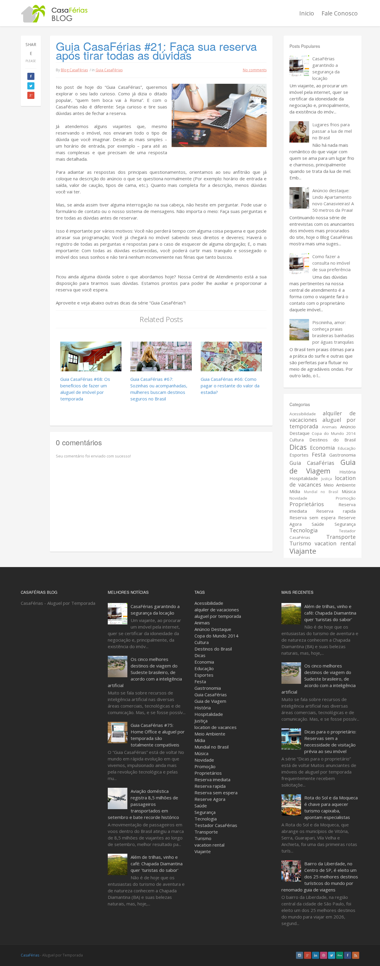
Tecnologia (303, 530)
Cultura (296, 440)
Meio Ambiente (340, 485)
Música (349, 491)
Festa (319, 454)
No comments (255, 69)
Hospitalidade (303, 478)
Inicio (306, 13)
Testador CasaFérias (215, 825)
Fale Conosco (340, 13)
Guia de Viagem (322, 466)
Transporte (341, 536)
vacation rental (335, 543)
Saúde (318, 524)
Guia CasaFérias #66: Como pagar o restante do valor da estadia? (230, 385)
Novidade (298, 498)
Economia (322, 447)
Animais (329, 427)
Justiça (326, 478)
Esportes (298, 455)
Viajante (302, 551)
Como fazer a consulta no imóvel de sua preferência (331, 262)
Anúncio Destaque (212, 629)
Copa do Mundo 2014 (334, 433)
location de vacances (215, 727)
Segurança (345, 524)
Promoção (346, 498)
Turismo (300, 543)
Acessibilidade (302, 413)
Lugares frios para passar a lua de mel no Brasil (332, 131)
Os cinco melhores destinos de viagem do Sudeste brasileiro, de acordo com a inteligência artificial (145, 672)
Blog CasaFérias (74, 69)
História (347, 472)
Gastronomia (342, 455)
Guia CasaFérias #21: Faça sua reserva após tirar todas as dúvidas (156, 50)
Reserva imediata (212, 779)
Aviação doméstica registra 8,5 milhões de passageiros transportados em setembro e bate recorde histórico (143, 804)
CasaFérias (30, 955)
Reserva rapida (335, 511)
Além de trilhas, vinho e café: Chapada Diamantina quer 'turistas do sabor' (157, 863)
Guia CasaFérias (109, 69)
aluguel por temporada (322, 423)
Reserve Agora (209, 799)
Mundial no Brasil (321, 491)
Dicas (298, 447)
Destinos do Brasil (332, 440)
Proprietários (306, 504)
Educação (347, 448)
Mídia (294, 491)
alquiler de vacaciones (216, 610)
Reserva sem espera (312, 517)
